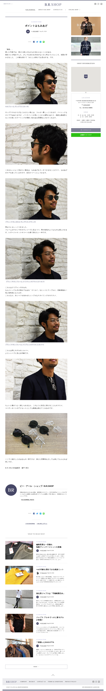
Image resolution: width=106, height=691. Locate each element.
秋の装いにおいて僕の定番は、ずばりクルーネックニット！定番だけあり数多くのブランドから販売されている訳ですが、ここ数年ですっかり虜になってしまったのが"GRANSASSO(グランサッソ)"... (50, 579)
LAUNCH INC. (96, 687)
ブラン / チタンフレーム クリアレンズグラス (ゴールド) (25, 281)
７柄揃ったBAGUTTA (45, 642)
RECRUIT (32, 681)
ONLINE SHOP (74, 9)
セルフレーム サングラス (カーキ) (17, 106)
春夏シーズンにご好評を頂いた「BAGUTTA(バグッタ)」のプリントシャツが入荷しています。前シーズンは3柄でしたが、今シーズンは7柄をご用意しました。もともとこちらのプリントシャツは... (50, 652)
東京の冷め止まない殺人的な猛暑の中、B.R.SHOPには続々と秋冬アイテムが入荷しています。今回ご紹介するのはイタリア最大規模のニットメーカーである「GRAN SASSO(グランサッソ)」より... (50, 557)
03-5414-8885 (87, 108)
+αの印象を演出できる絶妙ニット (50, 569)
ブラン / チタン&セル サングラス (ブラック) (20, 222)
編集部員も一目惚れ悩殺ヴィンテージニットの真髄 (48, 546)
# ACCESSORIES (30, 523)
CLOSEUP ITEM (41, 541)
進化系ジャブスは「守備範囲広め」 (50, 593)
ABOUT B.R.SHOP (44, 9)
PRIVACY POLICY (70, 681)
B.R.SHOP (36, 31)
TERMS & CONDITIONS (55, 681)
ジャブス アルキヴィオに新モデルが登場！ (50, 618)
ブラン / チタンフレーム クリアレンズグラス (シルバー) (24, 344)
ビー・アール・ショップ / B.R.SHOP (37, 486)
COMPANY (23, 681)
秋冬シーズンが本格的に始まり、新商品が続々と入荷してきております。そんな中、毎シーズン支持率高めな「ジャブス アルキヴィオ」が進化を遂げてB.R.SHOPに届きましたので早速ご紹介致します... (50, 603)
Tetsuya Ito (44, 573)
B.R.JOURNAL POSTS (27, 499)
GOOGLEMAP (86, 105)
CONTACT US (57, 9)
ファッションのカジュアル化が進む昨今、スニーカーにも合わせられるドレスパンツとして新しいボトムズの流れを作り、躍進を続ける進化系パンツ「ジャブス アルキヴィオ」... (50, 630)
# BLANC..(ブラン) (42, 523)
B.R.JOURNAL (30, 9)
